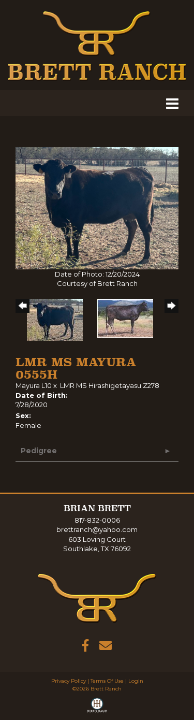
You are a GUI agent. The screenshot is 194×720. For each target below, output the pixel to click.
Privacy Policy (68, 681)
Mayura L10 (34, 385)
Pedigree (39, 450)
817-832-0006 (97, 520)
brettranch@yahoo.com (97, 529)
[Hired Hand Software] (97, 707)
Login (135, 681)
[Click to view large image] (97, 207)
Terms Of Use (107, 681)
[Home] (97, 598)
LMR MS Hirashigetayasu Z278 (109, 385)
